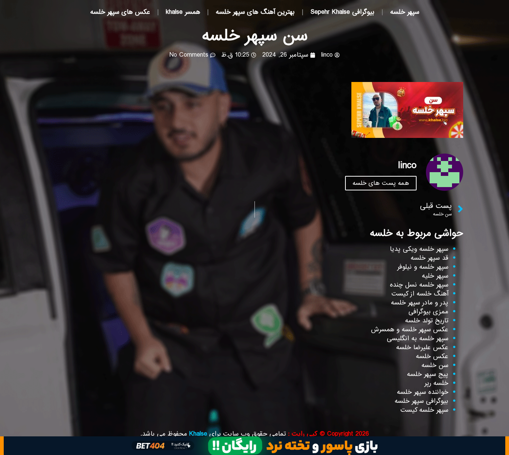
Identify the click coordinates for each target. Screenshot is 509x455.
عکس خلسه (432, 356)
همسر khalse (183, 12)
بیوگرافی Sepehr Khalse (342, 12)
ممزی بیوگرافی (428, 312)
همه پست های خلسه (380, 183)
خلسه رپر (436, 383)
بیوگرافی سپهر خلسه (421, 401)
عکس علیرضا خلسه (422, 347)
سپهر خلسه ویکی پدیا (419, 249)
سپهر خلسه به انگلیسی (417, 339)
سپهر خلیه (435, 276)
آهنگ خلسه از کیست (420, 294)
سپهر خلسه (404, 12)
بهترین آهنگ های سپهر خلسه (255, 12)
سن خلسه (434, 365)
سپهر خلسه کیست (424, 410)
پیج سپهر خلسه (427, 374)
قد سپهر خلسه (429, 258)
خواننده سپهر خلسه (422, 392)
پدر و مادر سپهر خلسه (419, 303)
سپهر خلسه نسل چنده (419, 285)
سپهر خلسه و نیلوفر (422, 267)
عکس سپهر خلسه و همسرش (409, 330)
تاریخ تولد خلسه (426, 321)
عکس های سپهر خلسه (120, 12)
